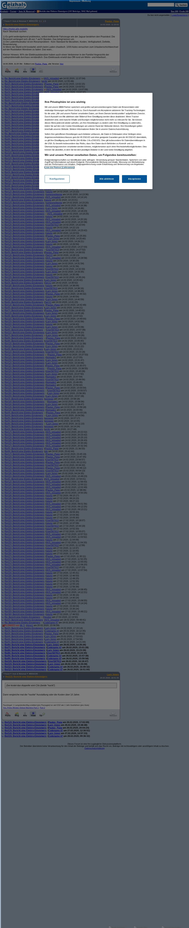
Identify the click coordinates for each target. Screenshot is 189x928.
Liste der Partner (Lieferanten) (60, 167)
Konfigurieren (57, 179)
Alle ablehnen (106, 179)
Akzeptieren (134, 179)
